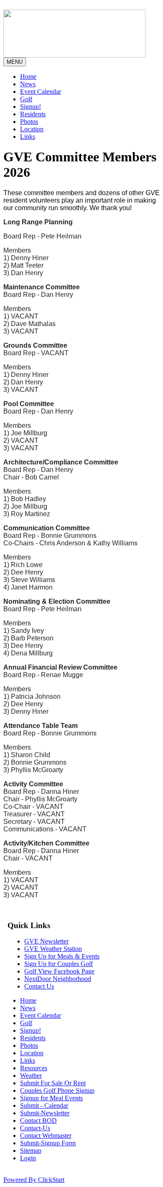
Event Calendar (40, 91)
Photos (29, 121)
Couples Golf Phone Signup (57, 1090)
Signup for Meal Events (51, 1098)
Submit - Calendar (44, 1105)
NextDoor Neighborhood (57, 978)
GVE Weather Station (53, 948)
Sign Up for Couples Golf (58, 963)
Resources (33, 1068)
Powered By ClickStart (33, 1179)
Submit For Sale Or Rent (53, 1083)
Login (28, 1158)
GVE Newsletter (46, 941)
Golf (26, 99)
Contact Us (39, 986)
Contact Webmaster (45, 1135)
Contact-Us (35, 1128)
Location (31, 129)
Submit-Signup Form (48, 1143)
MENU (15, 62)
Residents (33, 114)
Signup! (30, 106)
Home (28, 76)
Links (27, 136)
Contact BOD (38, 1120)
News (28, 84)
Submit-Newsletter (44, 1113)
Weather (31, 1075)
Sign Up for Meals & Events (61, 956)
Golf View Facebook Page (59, 971)
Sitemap (30, 1150)
